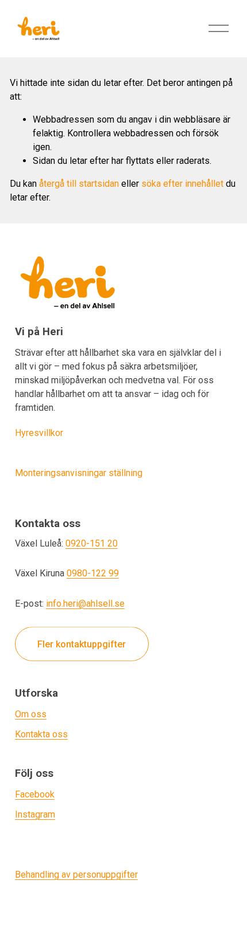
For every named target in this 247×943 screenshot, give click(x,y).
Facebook (35, 794)
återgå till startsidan (79, 183)
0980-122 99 (93, 573)
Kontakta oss (41, 734)
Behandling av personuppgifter (76, 874)
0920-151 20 (91, 543)
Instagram (35, 814)
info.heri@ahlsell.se (85, 603)
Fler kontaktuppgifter (81, 644)
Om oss (31, 714)
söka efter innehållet (182, 183)
